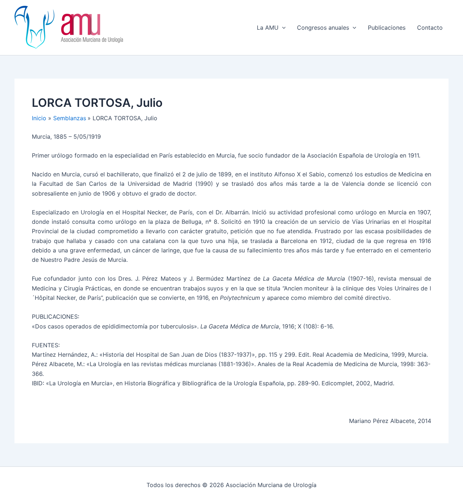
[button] (282, 27)
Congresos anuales (323, 27)
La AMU (268, 27)
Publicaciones (386, 27)
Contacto (430, 27)
